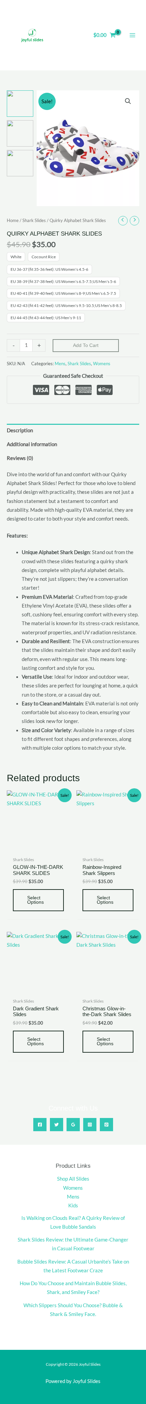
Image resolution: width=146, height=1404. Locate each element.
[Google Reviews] (73, 1124)
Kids (73, 1205)
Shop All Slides (73, 1179)
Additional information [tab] (32, 444)
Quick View (38, 847)
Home (13, 220)
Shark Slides (34, 220)
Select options (35, 900)
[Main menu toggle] (132, 35)
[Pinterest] (106, 1124)
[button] (128, 101)
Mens (60, 363)
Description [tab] (20, 430)
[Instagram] (89, 1124)
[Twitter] (56, 1124)
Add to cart (85, 345)
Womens (101, 363)
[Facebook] (40, 1124)
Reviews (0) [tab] (20, 458)
